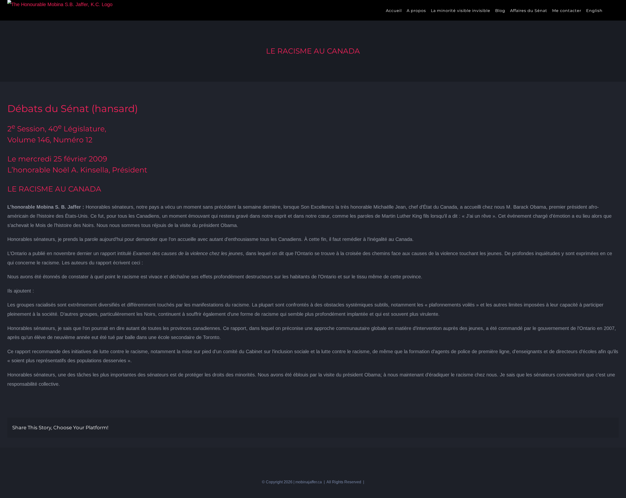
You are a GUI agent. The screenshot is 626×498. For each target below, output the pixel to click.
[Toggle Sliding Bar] (609, 10)
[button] (617, 10)
